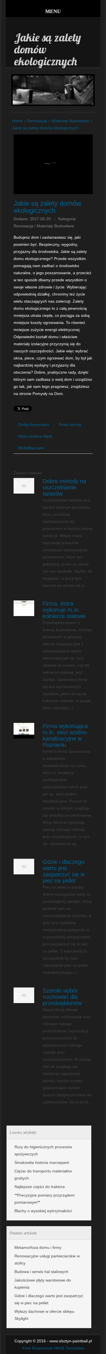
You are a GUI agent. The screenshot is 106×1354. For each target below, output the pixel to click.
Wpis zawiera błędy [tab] (35, 436)
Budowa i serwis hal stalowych (41, 1271)
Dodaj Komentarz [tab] (33, 424)
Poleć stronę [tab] (70, 424)
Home (17, 120)
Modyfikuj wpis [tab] (31, 448)
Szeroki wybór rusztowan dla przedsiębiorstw (62, 996)
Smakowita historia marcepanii (41, 1162)
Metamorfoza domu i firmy (37, 1247)
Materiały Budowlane (70, 120)
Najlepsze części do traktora (39, 1186)
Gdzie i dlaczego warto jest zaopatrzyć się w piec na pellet (64, 871)
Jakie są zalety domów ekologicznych (45, 128)
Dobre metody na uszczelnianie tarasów (64, 487)
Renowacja (37, 120)
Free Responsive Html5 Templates (53, 1348)
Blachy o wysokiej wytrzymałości (43, 1211)
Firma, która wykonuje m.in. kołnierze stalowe (64, 609)
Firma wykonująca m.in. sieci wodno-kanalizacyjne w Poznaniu (65, 735)
